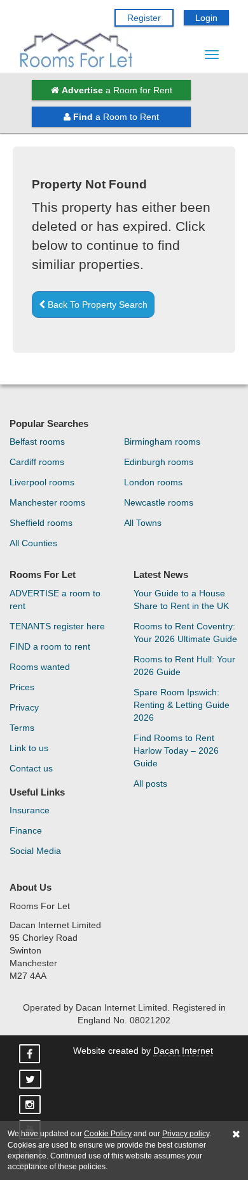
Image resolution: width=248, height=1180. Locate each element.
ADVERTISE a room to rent (55, 599)
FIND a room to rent (50, 646)
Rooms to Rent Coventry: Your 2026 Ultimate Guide (185, 632)
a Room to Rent (116, 117)
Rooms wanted (40, 667)
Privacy (24, 707)
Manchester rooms (47, 502)
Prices (22, 687)
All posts (150, 783)
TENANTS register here (57, 626)
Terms (22, 728)
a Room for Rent (117, 90)
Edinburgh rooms (158, 462)
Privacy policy (185, 1133)
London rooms (153, 482)
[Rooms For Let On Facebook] (31, 1054)
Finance (26, 830)
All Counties (33, 543)
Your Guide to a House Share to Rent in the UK (181, 599)
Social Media (35, 851)
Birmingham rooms (162, 441)
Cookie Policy (108, 1133)
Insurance (30, 810)
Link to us (29, 748)
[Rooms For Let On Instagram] (31, 1105)
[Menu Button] (212, 54)
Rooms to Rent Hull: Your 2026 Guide (184, 665)
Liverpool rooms (42, 482)
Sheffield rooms (41, 523)
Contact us (31, 768)
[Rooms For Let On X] (31, 1080)
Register (144, 18)
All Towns (143, 523)
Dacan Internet (183, 1051)
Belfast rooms (37, 441)
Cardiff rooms (37, 462)
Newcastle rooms (158, 502)
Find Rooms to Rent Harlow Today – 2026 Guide (176, 750)
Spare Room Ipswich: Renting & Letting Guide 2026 (182, 705)
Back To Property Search (96, 304)
